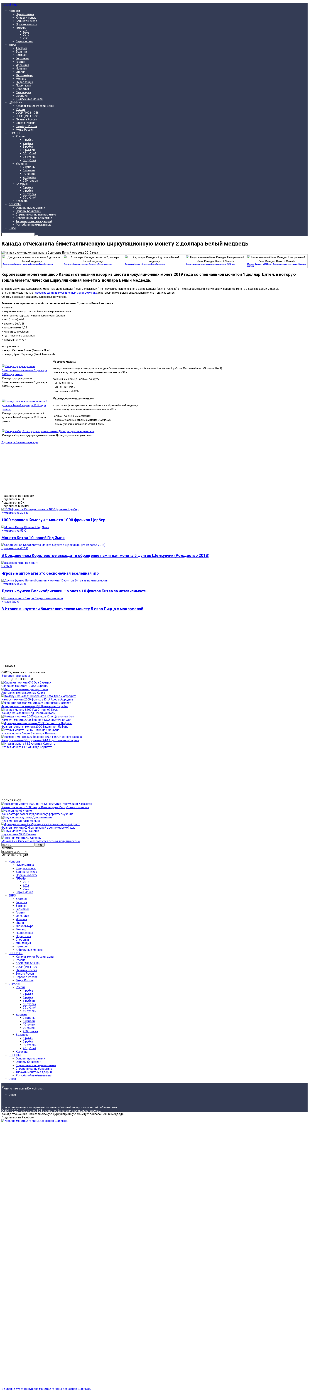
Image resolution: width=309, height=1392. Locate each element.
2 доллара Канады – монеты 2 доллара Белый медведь (88, 264)
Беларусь (22, 184)
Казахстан (22, 201)
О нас (12, 228)
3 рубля (28, 146)
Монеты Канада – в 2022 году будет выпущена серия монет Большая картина (276, 265)
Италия (20, 72)
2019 (26, 34)
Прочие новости (26, 24)
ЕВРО (12, 44)
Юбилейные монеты (29, 99)
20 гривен (29, 177)
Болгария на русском (15, 675)
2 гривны (29, 167)
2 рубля (28, 143)
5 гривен (29, 170)
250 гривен (30, 180)
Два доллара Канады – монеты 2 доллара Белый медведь (28, 264)
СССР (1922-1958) (28, 112)
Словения (22, 89)
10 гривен (29, 173)
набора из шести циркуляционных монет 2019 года (65, 292)
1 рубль (28, 140)
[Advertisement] (108, 469)
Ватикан (21, 55)
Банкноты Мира (26, 21)
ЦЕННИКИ (16, 102)
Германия (22, 58)
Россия (20, 109)
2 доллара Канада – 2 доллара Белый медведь (145, 264)
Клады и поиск (26, 17)
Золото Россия (25, 123)
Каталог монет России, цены (35, 106)
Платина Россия (26, 119)
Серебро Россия (26, 126)
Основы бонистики (28, 211)
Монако (21, 78)
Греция (20, 61)
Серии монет (24, 41)
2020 (26, 38)
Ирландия (22, 65)
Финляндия (23, 92)
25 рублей (29, 156)
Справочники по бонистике (34, 218)
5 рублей (29, 150)
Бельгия (21, 51)
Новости (14, 11)
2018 (26, 31)
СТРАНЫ (14, 133)
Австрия (21, 48)
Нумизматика (25, 14)
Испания (21, 68)
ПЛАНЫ (21, 27)
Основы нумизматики (30, 207)
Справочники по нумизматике (36, 214)
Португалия (23, 85)
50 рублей (29, 160)
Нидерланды (24, 82)
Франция (22, 95)
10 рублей (29, 153)
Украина (21, 163)
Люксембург (24, 75)
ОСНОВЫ (15, 204)
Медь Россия (24, 129)
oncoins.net (10, 4)
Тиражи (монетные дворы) (34, 221)
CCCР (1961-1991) (28, 116)
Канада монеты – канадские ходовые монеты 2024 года (210, 264)
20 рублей (29, 197)
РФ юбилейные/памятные (34, 224)
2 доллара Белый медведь (19, 442)
